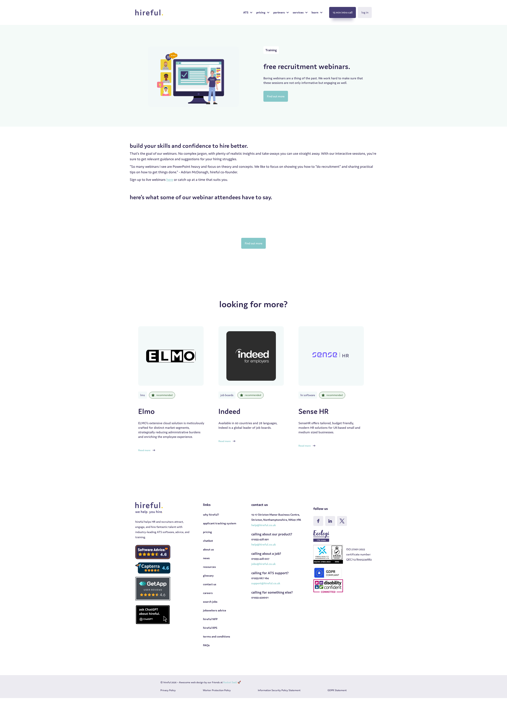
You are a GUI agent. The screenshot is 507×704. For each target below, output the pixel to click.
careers (208, 593)
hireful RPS (210, 628)
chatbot (208, 541)
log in (364, 12)
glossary (208, 575)
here (169, 179)
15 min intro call (343, 12)
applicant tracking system (219, 523)
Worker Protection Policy (217, 690)
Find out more (276, 96)
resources (209, 567)
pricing (207, 532)
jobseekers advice (214, 610)
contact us (209, 584)
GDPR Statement (337, 690)
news (206, 558)
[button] (247, 12)
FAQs (206, 645)
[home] (149, 12)
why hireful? (211, 514)
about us (208, 549)
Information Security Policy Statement (279, 690)
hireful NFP (210, 619)
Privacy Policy (168, 690)
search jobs (210, 601)
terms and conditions (216, 636)
